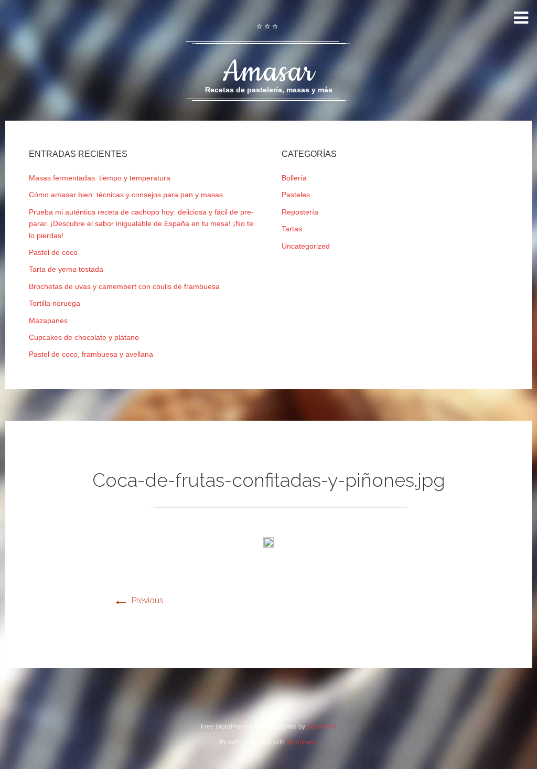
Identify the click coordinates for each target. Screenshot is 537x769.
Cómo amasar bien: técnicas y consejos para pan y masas (126, 194)
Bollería (294, 178)
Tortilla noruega (54, 303)
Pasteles (296, 194)
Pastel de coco (53, 252)
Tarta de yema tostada (66, 269)
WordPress (302, 742)
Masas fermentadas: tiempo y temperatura (99, 178)
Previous (138, 600)
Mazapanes (48, 320)
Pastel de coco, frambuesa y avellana (91, 354)
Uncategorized (306, 246)
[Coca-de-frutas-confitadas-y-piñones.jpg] (268, 545)
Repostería (300, 212)
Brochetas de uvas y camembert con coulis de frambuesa (124, 286)
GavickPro (321, 726)
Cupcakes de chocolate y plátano (84, 337)
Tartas (292, 229)
